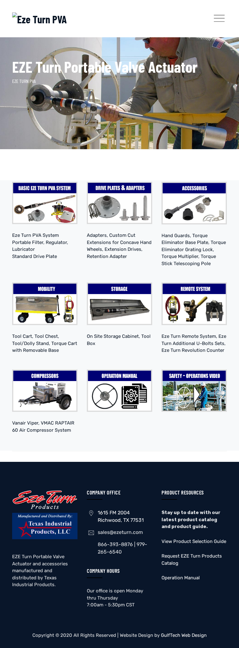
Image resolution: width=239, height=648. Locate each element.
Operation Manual (181, 578)
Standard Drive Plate (34, 256)
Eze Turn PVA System (35, 235)
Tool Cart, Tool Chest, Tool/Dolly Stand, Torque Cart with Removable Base (44, 343)
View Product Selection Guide (194, 541)
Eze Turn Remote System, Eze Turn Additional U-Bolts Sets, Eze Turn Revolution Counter (194, 343)
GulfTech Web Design (184, 635)
